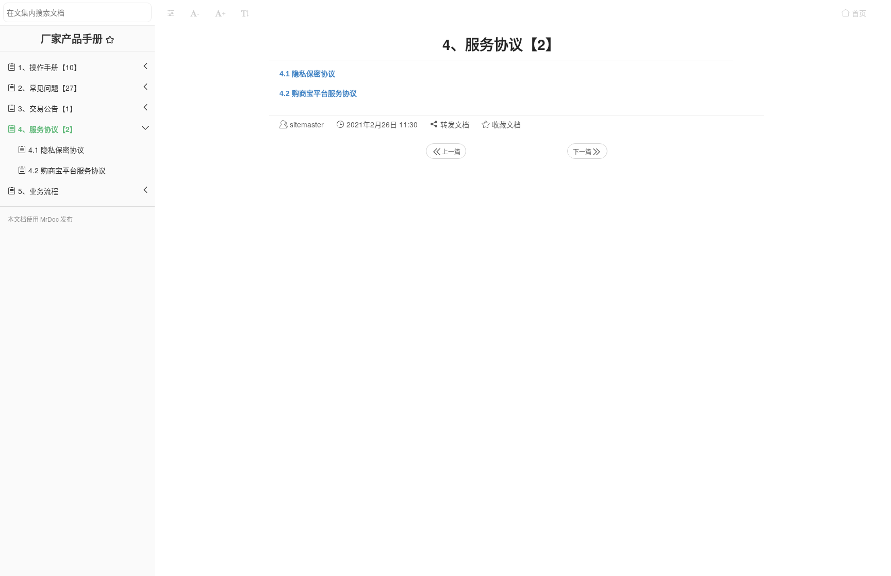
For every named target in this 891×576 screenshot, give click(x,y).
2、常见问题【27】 (48, 88)
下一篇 (582, 151)
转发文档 (453, 124)
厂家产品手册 (73, 38)
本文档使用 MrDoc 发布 (40, 219)
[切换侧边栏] (171, 13)
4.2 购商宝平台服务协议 (66, 170)
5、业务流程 (37, 191)
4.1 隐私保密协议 (55, 149)
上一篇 (451, 151)
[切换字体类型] (245, 13)
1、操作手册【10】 (48, 67)
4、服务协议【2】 (46, 129)
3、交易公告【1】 (46, 108)
